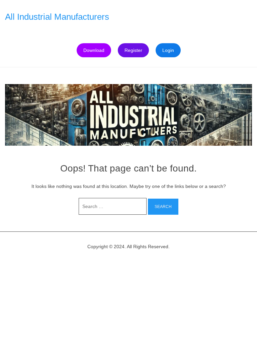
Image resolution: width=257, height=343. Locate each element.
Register (133, 50)
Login (168, 50)
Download (93, 50)
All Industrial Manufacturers (57, 17)
